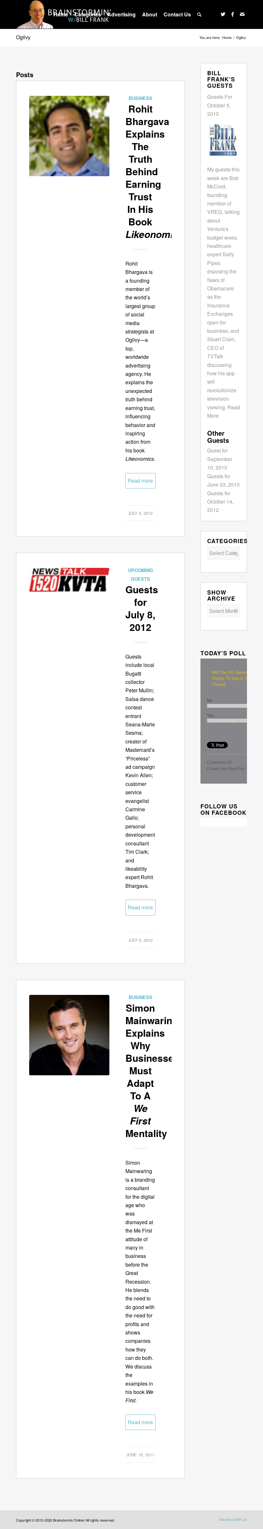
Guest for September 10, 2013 (219, 459)
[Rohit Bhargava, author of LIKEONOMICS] (69, 136)
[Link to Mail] (242, 14)
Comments (219, 762)
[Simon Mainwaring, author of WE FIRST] (69, 1035)
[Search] (199, 14)
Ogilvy (23, 37)
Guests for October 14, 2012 (220, 501)
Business (140, 98)
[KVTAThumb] (69, 608)
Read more (140, 480)
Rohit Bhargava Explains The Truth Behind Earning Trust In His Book (154, 171)
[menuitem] (60, 14)
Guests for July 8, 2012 (141, 608)
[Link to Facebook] (232, 14)
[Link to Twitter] (223, 14)
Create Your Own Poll (225, 769)
